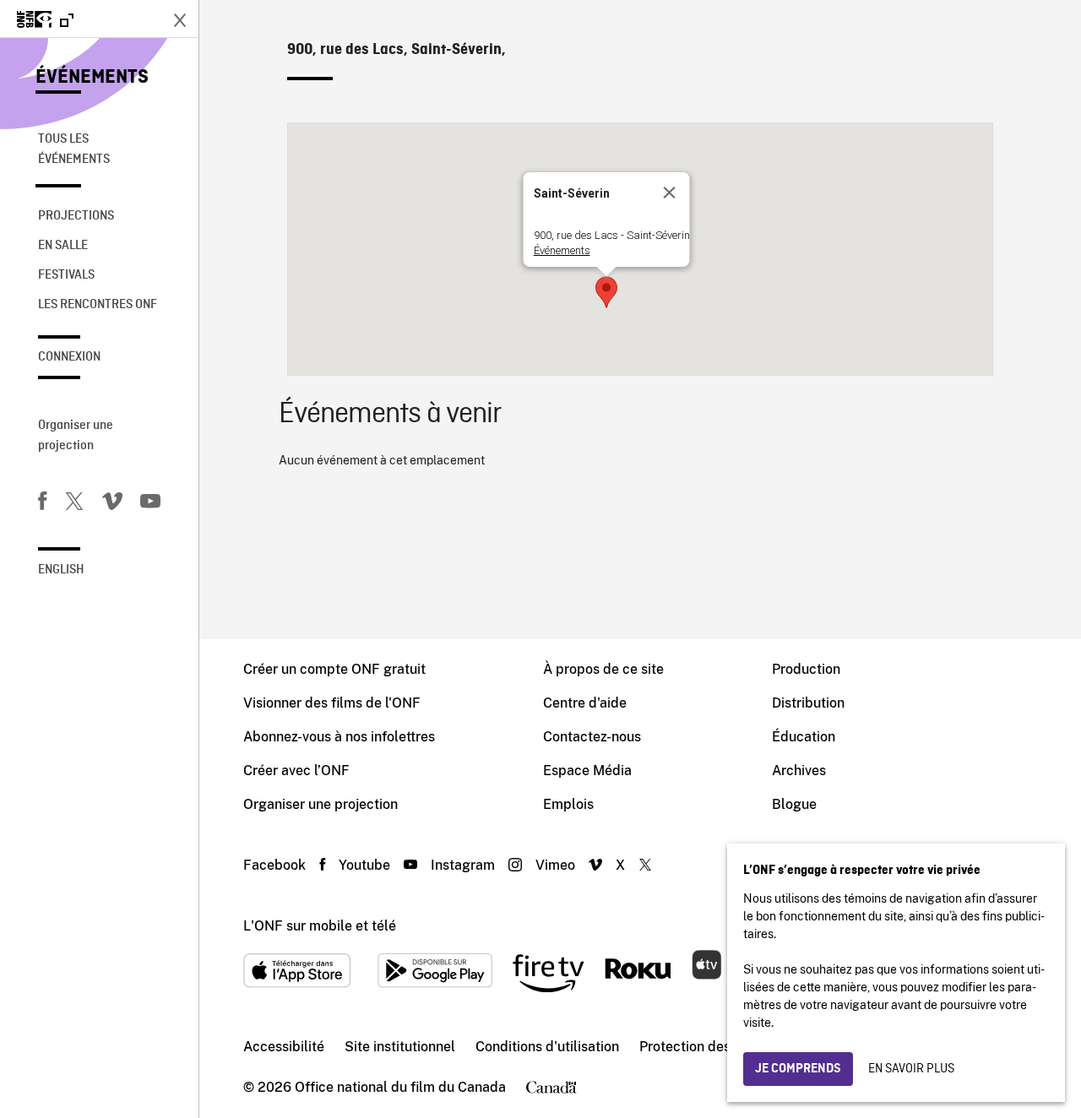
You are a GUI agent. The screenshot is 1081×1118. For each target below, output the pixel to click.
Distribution (808, 703)
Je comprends (798, 1069)
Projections (76, 216)
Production (806, 669)
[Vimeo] (112, 504)
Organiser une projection (75, 436)
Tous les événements (74, 149)
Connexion (69, 357)
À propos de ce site (603, 669)
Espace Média (587, 771)
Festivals (66, 275)
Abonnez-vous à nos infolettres (339, 737)
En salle (63, 245)
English (61, 570)
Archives (799, 771)
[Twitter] (74, 504)
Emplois (568, 804)
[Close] (669, 192)
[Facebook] (42, 504)
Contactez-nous (592, 737)
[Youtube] (150, 504)
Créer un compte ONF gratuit (334, 669)
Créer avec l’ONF (296, 771)
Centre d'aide (585, 703)
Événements (92, 77)
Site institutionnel (400, 1047)
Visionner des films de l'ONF (332, 703)
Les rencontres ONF (97, 305)
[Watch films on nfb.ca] (45, 20)
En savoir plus (911, 1069)
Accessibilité (283, 1047)
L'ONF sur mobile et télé (319, 926)
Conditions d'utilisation (547, 1047)
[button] (606, 292)
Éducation (803, 737)
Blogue (794, 804)
